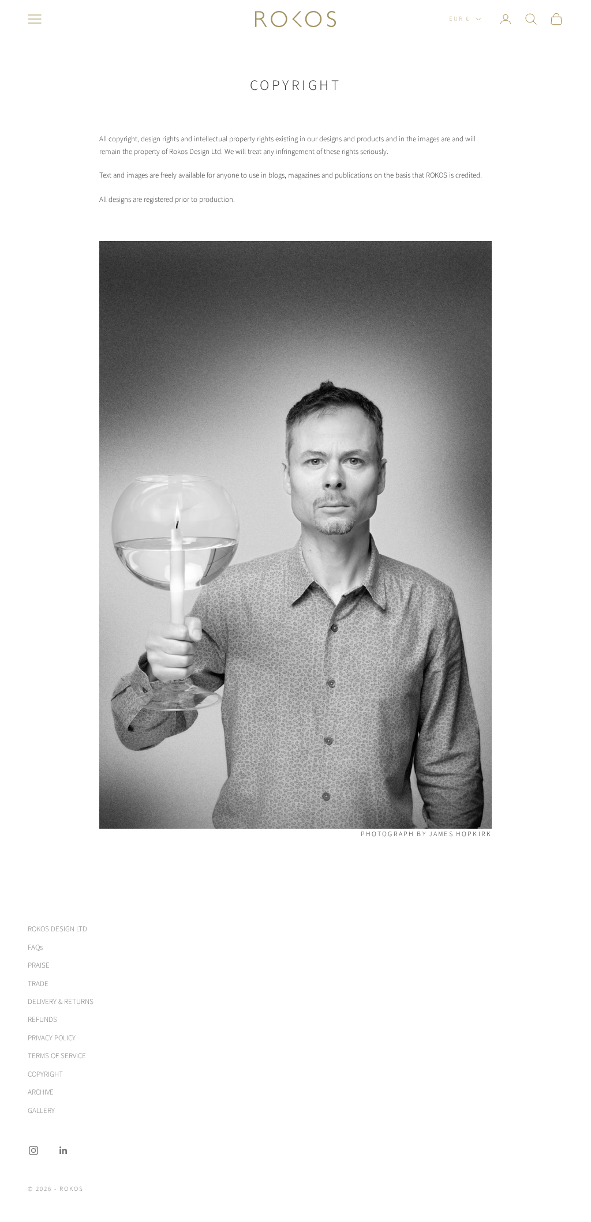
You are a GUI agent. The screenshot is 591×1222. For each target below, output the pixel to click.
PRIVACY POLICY (52, 1038)
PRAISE (39, 965)
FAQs (35, 947)
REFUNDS (42, 1019)
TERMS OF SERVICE (57, 1056)
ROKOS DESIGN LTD (57, 929)
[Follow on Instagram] (33, 1150)
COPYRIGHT (45, 1074)
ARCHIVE (41, 1092)
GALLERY (41, 1111)
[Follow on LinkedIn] (63, 1150)
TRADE (38, 984)
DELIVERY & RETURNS (60, 1002)
